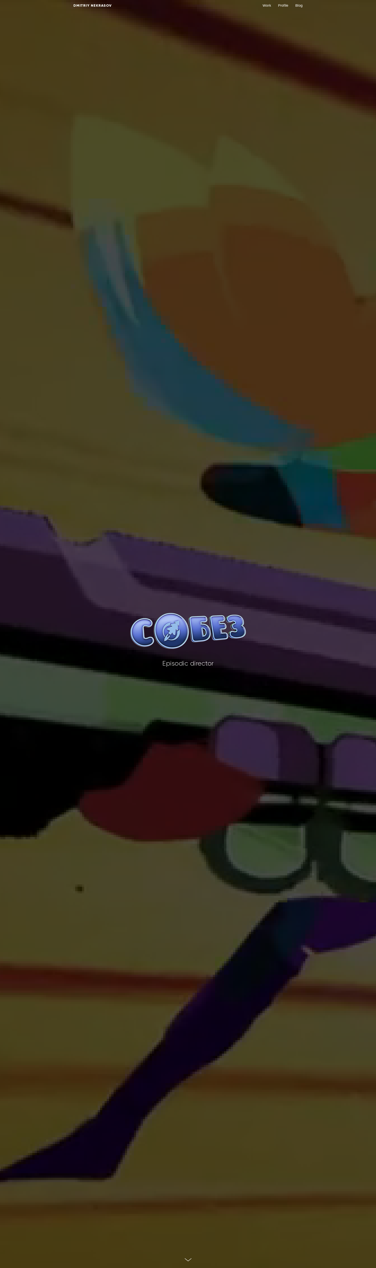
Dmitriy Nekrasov (92, 5)
